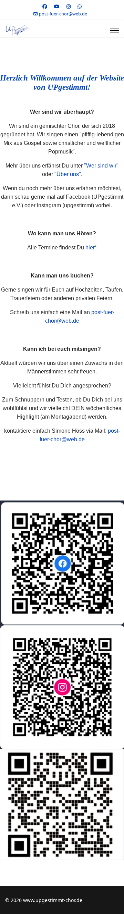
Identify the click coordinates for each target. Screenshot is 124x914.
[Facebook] (44, 6)
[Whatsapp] (80, 6)
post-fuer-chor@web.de (63, 14)
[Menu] (114, 30)
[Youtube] (57, 6)
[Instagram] (68, 6)
